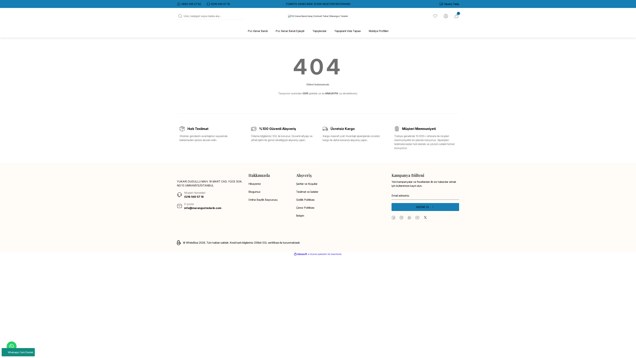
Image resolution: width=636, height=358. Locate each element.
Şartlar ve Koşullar (307, 183)
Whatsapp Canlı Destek (20, 352)
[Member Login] (446, 16)
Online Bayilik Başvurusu (263, 199)
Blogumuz (254, 191)
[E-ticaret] (317, 254)
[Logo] (318, 16)
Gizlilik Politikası (305, 199)
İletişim (300, 215)
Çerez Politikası (305, 207)
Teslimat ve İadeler (307, 191)
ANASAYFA (331, 93)
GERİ (305, 93)
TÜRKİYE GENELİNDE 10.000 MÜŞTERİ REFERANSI (318, 4)
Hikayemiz (254, 183)
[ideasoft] (300, 254)
